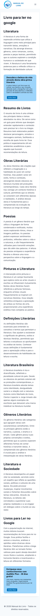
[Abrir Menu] (35, 4)
